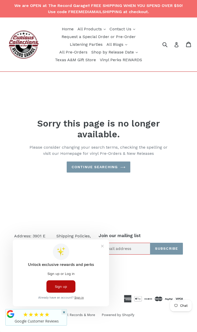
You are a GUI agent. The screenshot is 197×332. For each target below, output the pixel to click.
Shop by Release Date (115, 52)
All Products (92, 28)
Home (68, 28)
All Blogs (117, 44)
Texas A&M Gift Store (75, 59)
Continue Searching (95, 167)
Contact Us (123, 28)
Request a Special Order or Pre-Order (99, 36)
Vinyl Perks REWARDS (121, 59)
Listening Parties (86, 44)
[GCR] (10, 314)
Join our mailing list (119, 235)
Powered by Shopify (118, 315)
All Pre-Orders (73, 52)
